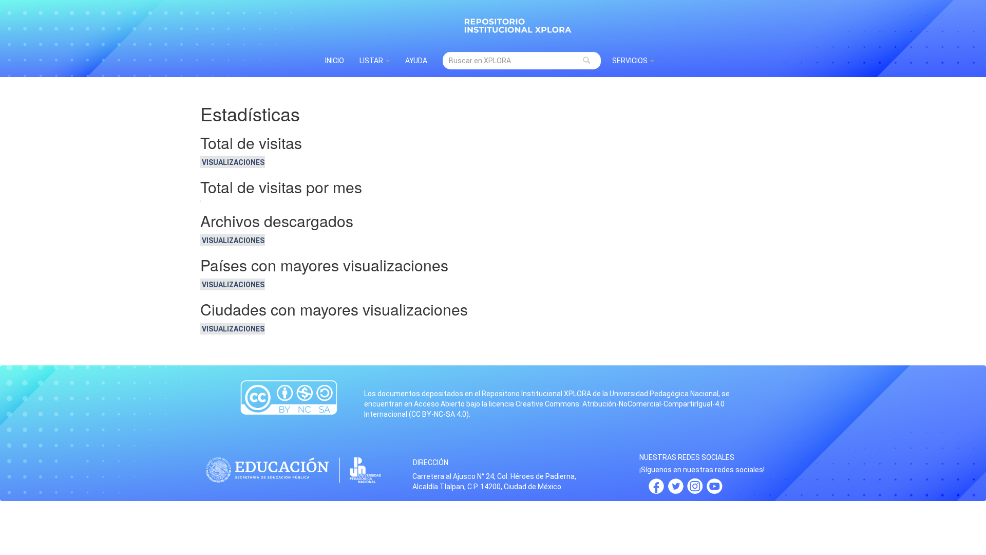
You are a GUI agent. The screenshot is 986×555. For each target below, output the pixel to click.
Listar (372, 61)
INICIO (334, 61)
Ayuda (416, 61)
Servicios (630, 61)
